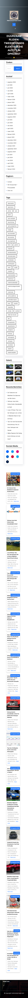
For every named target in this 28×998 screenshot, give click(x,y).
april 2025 (10, 128)
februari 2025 (11, 134)
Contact (10, 182)
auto (16, 211)
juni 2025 (10, 122)
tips (9, 318)
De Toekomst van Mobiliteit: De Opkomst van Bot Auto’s (14, 395)
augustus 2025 (12, 117)
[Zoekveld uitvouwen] (15, 29)
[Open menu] (14, 24)
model (15, 267)
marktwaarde (11, 263)
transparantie (11, 322)
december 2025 (12, 105)
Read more (16, 501)
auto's (9, 214)
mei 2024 (10, 160)
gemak (16, 245)
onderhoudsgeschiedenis (14, 287)
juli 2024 (10, 154)
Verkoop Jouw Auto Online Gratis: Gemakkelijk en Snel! (15, 404)
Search (18, 68)
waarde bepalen (12, 352)
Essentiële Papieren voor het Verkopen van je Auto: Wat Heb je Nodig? (12, 956)
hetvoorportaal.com (14, 20)
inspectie (10, 248)
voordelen (10, 345)
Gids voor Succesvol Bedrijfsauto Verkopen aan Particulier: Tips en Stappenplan (13, 934)
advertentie (11, 203)
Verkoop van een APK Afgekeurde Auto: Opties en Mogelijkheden (12, 617)
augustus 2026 (12, 82)
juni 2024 (10, 157)
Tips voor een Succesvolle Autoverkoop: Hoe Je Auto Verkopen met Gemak (12, 577)
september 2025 (12, 114)
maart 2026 (11, 96)
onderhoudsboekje (12, 282)
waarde (10, 348)
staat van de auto (12, 314)
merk (9, 267)
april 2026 (10, 93)
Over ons (10, 190)
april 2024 (10, 163)
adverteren (10, 207)
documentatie (11, 233)
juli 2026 (10, 85)
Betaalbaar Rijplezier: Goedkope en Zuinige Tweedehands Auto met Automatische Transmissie (13, 806)
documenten (11, 237)
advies (9, 211)
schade (9, 311)
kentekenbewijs (12, 252)
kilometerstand (11, 256)
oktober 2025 (11, 111)
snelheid (17, 311)
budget (9, 229)
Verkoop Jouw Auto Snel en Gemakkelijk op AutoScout (13, 657)
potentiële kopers (12, 299)
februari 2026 (11, 99)
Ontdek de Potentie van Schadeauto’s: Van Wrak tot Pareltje (13, 844)
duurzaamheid (11, 241)
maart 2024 (11, 166)
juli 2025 (10, 119)
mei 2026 (10, 90)
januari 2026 (11, 102)
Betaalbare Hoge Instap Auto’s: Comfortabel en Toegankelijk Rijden (13, 878)
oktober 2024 (11, 146)
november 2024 (12, 143)
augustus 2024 (12, 151)
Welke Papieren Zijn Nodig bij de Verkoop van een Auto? (15, 436)
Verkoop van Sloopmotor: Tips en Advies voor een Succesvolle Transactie (13, 678)
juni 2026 (10, 88)
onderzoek (10, 292)
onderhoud (10, 278)
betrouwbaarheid (12, 226)
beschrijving (11, 222)
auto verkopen (11, 218)
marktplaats (11, 260)
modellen (10, 271)
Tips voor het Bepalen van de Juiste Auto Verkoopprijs (12, 749)
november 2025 (12, 108)
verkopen (10, 341)
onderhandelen (12, 275)
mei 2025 (10, 125)
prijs (9, 303)
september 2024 (12, 148)
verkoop (10, 333)
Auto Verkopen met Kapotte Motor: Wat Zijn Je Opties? (13, 770)
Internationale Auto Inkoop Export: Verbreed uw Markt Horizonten (13, 912)
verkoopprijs (11, 337)
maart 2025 (11, 131)
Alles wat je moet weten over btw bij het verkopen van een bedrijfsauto (12, 637)
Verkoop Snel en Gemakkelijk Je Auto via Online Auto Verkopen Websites (13, 714)
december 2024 (12, 140)
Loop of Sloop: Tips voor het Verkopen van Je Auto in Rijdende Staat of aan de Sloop (12, 555)
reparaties (10, 307)
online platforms (12, 296)
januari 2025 (11, 137)
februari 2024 (11, 169)
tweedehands (11, 326)
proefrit (16, 303)
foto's (9, 245)
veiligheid (10, 330)
